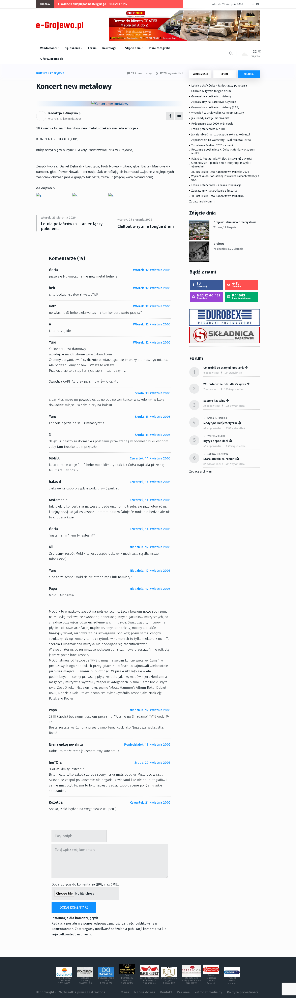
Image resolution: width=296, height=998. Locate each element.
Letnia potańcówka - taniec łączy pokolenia (71, 226)
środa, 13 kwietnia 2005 (153, 393)
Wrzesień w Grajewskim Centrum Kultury (217, 113)
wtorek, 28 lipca (216, 435)
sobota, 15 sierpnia (217, 453)
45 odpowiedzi (212, 446)
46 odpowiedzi (212, 428)
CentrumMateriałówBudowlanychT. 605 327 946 (149, 981)
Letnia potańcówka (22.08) (208, 129)
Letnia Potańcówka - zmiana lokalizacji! (216, 185)
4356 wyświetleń (235, 406)
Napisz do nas (208, 296)
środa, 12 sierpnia (217, 418)
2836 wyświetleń (233, 389)
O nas (125, 992)
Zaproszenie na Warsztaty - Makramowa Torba (221, 140)
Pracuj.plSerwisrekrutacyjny (232, 981)
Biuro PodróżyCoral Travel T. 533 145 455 (64, 981)
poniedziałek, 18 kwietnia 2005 (147, 744)
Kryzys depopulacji (216, 441)
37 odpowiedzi (212, 464)
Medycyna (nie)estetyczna (220, 423)
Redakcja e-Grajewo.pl (65, 113)
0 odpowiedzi (211, 373)
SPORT (224, 74)
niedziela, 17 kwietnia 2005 (150, 547)
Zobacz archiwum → (202, 201)
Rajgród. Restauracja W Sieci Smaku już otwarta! (221, 158)
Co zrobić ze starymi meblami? (223, 367)
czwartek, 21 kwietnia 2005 (150, 802)
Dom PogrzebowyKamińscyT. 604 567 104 (127, 979)
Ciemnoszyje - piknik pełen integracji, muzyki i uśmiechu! (220, 164)
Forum (92, 48)
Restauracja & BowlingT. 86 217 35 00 (85, 981)
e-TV (236, 284)
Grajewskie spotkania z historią (211, 96)
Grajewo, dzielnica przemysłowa (234, 222)
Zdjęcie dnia (132, 48)
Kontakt (241, 296)
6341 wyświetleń (235, 428)
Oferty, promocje (51, 59)
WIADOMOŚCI (200, 74)
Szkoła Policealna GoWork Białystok (211, 979)
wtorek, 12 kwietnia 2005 (65, 119)
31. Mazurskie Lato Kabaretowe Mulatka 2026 (220, 172)
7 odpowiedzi (211, 389)
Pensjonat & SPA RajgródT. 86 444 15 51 (169, 981)
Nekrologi (109, 48)
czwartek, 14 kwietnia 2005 (150, 458)
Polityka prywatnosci (242, 992)
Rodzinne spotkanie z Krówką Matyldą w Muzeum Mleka (223, 151)
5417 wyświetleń (235, 464)
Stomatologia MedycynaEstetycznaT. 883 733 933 (191, 981)
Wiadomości (48, 48)
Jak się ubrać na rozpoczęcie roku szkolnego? (220, 134)
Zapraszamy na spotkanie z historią (214, 190)
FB (202, 284)
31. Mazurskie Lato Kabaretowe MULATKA (217, 196)
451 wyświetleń (233, 373)
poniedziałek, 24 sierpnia (228, 249)
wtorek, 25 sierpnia (224, 227)
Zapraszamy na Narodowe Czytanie (213, 102)
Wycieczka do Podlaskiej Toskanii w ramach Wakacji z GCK (225, 178)
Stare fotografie (159, 48)
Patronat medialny (208, 992)
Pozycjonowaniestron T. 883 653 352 (106, 981)
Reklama (183, 992)
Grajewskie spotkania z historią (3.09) (215, 107)
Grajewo (219, 244)
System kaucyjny (214, 401)
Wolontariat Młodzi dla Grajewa (224, 384)
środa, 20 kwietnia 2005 (153, 763)
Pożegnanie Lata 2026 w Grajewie (212, 123)
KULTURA (249, 74)
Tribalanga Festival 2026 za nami (212, 145)
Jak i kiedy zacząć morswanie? (210, 118)
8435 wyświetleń (235, 446)
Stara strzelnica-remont (219, 459)
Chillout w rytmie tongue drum (145, 226)
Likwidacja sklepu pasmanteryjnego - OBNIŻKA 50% (92, 4)
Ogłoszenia (72, 48)
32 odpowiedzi (211, 406)
